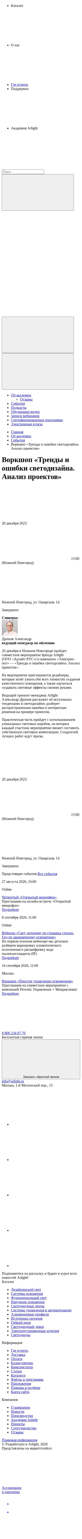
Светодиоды (20, 1335)
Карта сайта (20, 1392)
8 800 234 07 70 (14, 1033)
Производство (22, 1416)
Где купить (19, 84)
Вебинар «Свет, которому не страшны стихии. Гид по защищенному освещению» (38, 935)
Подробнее (10, 910)
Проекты (18, 1424)
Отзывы (26, 399)
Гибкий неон (21, 1322)
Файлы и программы (27, 1379)
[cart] (36, 244)
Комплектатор (22, 1367)
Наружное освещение (28, 1302)
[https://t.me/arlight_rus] (45, 1195)
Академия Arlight (24, 1420)
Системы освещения (27, 1294)
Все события (47, 874)
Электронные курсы (27, 424)
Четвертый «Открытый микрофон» (29, 897)
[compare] (36, 314)
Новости (17, 1412)
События (18, 403)
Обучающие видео (25, 412)
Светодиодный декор (27, 1327)
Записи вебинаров (25, 416)
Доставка (18, 1355)
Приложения (21, 1384)
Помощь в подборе (25, 1388)
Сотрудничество (23, 1428)
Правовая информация (19, 1440)
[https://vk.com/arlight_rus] (45, 1124)
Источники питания (26, 1318)
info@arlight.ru (13, 1081)
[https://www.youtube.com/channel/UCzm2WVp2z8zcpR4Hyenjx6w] (45, 1230)
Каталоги (18, 1375)
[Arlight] (36, 1029)
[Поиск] (38, 192)
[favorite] (36, 279)
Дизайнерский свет (26, 1289)
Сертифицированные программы (37, 420)
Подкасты (18, 408)
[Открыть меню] (38, 371)
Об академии (21, 395)
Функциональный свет (29, 1298)
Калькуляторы (22, 1363)
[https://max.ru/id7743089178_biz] (45, 1266)
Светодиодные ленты (27, 1306)
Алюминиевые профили (30, 1314)
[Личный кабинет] (38, 335)
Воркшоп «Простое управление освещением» (37, 981)
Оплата (16, 1359)
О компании (20, 1407)
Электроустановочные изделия (35, 1331)
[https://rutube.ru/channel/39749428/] (45, 1160)
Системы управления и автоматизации (41, 1310)
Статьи (16, 1371)
